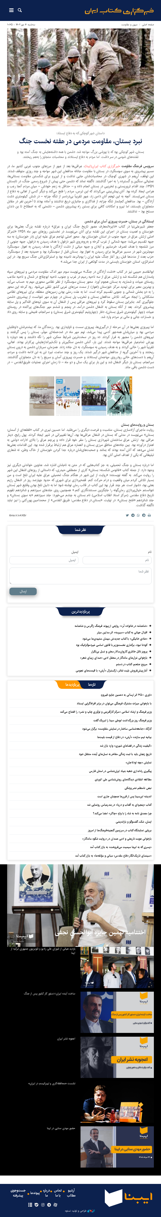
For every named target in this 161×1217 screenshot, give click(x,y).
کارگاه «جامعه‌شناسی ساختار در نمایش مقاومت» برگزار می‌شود (117, 729)
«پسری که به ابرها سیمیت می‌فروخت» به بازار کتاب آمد (121, 847)
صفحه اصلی (148, 25)
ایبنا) (87, 166)
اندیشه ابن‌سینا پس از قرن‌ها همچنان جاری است (124, 796)
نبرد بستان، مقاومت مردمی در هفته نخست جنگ (80, 141)
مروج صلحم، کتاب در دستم (131, 664)
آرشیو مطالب (71, 1193)
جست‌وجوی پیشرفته (18, 1193)
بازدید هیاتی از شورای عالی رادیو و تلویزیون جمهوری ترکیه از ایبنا (43, 950)
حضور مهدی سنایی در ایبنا (61, 1128)
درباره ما (46, 1193)
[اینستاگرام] (42, 1205)
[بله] (36, 1205)
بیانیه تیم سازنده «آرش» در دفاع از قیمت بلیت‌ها (124, 737)
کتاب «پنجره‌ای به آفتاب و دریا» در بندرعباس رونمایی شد (119, 805)
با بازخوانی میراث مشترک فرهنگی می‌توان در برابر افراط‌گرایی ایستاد (114, 703)
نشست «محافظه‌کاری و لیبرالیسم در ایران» (51, 1083)
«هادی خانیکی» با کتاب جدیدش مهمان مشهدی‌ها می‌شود (114, 638)
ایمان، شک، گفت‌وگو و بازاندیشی (134, 822)
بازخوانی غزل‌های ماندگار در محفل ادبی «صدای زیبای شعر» (113, 658)
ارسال (23, 591)
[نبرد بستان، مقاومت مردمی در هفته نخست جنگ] (80, 77)
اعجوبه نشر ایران (66, 1038)
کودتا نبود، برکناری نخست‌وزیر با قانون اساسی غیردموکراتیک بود (111, 645)
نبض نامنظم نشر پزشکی (138, 788)
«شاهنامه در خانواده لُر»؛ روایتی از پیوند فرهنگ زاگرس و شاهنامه (111, 626)
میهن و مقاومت (129, 25)
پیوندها (35, 1193)
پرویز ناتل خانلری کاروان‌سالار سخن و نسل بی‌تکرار (119, 651)
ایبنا (119, 11)
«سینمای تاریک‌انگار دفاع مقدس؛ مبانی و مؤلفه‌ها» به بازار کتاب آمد (113, 855)
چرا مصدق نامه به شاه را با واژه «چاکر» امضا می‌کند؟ (122, 813)
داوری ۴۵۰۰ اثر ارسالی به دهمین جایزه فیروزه (126, 695)
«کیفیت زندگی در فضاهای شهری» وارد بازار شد (126, 745)
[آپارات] (55, 1205)
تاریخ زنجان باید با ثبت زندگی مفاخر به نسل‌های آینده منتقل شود (115, 754)
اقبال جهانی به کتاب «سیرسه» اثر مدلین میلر (122, 632)
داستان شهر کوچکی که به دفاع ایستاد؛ (80, 133)
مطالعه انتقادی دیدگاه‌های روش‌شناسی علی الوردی (123, 779)
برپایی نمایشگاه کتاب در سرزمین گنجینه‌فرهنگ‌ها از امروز (120, 830)
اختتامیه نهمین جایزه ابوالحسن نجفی (100, 932)
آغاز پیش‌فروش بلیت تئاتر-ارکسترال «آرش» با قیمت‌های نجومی (111, 670)
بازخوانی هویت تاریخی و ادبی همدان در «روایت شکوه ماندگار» (117, 838)
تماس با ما (58, 1193)
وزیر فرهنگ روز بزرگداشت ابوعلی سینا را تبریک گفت (122, 720)
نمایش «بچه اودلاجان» (139, 762)
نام (150, 552)
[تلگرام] (49, 1205)
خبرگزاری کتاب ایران (106, 166)
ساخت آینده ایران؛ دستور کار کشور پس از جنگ (49, 993)
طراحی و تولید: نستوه (75, 1211)
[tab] (92, 684)
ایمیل (74, 552)
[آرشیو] (30, 1205)
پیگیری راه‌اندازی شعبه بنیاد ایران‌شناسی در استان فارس (120, 771)
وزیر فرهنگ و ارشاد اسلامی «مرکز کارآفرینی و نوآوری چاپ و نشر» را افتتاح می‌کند (106, 712)
